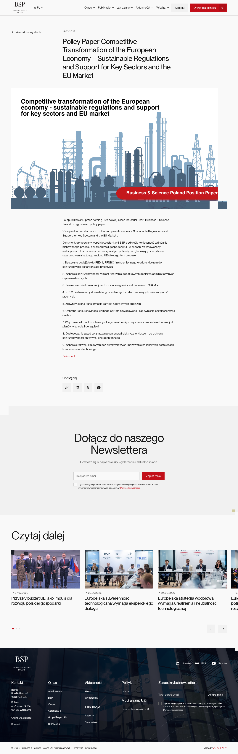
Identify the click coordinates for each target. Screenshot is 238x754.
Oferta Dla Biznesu (21, 717)
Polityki (126, 690)
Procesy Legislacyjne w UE (136, 709)
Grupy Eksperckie (57, 717)
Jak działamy (125, 7)
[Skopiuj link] (66, 387)
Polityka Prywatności (85, 747)
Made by (215, 747)
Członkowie (54, 710)
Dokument (68, 356)
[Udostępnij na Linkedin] (77, 387)
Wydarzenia (91, 697)
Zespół (51, 704)
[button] (38, 8)
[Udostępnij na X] (88, 387)
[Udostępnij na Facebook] (98, 387)
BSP (50, 697)
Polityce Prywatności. (130, 488)
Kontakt (180, 7)
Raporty (89, 715)
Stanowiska (91, 722)
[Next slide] (222, 629)
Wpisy (88, 690)
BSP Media (54, 723)
